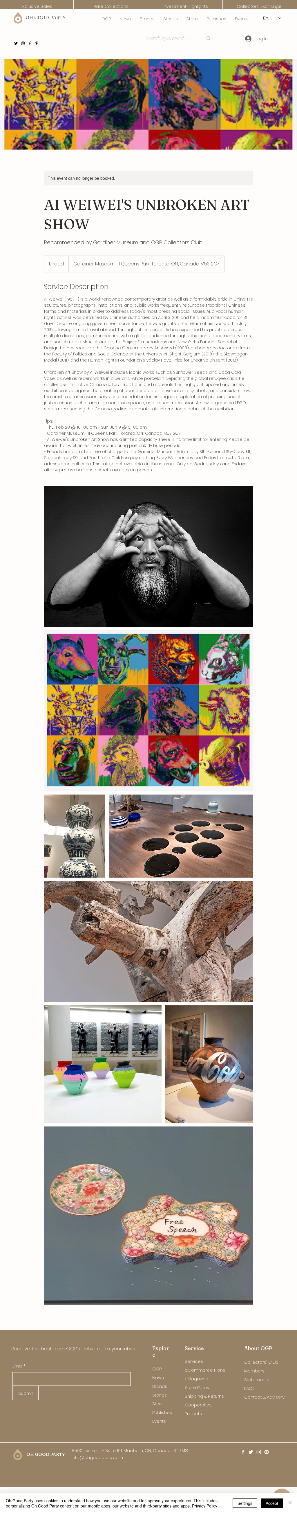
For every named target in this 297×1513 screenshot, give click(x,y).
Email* (19, 1366)
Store (158, 1404)
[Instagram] (23, 43)
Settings (245, 1503)
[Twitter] (16, 43)
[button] (277, 33)
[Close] (290, 1503)
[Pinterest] (37, 43)
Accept (272, 1503)
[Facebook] (30, 43)
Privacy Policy (204, 1506)
